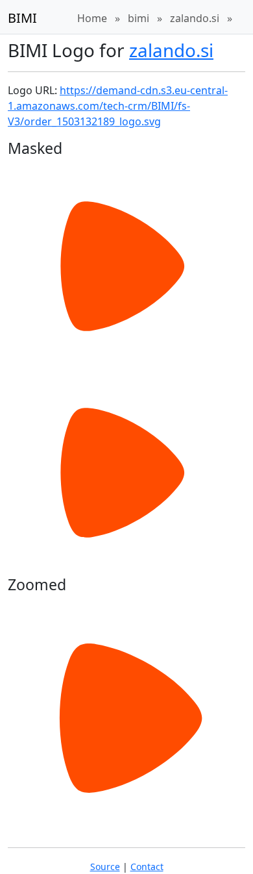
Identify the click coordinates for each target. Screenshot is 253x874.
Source (105, 866)
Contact (146, 866)
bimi (138, 18)
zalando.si (194, 18)
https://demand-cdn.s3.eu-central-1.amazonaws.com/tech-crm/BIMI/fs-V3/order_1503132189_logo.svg (118, 106)
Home (92, 18)
